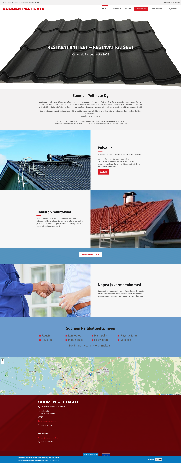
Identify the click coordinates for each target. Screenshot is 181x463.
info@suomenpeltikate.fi (47, 421)
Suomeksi (167, 2)
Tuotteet (115, 8)
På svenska (176, 2)
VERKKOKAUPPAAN (89, 254)
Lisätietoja (55, 460)
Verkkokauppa (141, 8)
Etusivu (105, 8)
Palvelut (128, 8)
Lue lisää (103, 172)
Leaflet (162, 394)
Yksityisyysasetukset (90, 454)
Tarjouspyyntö (156, 8)
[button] (90, 374)
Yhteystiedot (172, 8)
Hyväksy (151, 459)
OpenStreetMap (170, 394)
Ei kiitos (159, 459)
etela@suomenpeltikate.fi (48, 437)
